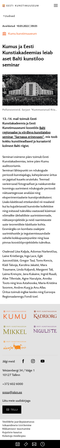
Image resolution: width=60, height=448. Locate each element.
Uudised (10, 16)
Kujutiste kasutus (12, 432)
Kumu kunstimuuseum (22, 33)
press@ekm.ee (12, 392)
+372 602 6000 (12, 384)
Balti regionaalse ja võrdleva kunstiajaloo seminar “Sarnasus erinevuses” (26, 132)
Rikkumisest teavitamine (16, 428)
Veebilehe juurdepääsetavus (18, 421)
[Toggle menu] (56, 6)
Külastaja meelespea (14, 435)
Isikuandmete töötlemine (17, 425)
